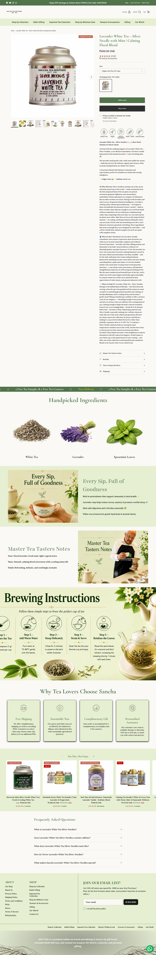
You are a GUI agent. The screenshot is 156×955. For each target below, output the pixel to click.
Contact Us (33, 914)
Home (12, 30)
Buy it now (122, 108)
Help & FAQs (145, 3)
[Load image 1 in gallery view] (52, 76)
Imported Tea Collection (59, 22)
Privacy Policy (11, 894)
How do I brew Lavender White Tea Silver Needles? (58, 854)
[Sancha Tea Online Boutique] (14, 12)
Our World (139, 22)
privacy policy (101, 909)
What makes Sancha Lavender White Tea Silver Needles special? (65, 862)
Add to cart (122, 100)
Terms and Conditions (14, 901)
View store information (110, 121)
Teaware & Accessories (110, 22)
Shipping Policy (11, 897)
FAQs (7, 904)
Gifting (127, 22)
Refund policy (10, 915)
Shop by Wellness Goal (85, 22)
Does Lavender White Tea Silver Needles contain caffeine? (62, 837)
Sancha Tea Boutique (109, 58)
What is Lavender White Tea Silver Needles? (55, 829)
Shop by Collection (20, 22)
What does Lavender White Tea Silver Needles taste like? (61, 846)
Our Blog (9, 886)
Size (101, 66)
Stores (7, 908)
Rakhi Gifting (38, 22)
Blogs (126, 3)
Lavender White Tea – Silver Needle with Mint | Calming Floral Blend (36, 30)
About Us (9, 890)
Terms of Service (12, 912)
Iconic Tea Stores (135, 3)
